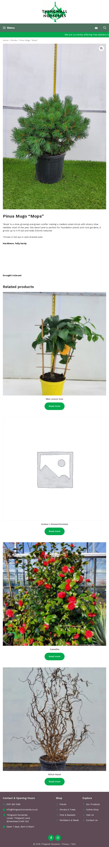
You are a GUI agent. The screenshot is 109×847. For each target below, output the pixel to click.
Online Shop (92, 809)
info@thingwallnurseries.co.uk (22, 809)
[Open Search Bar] (104, 27)
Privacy (65, 844)
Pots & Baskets (67, 815)
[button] (101, 48)
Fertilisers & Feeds (69, 820)
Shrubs (14, 40)
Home (6, 40)
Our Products (93, 804)
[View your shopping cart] (96, 27)
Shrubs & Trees (68, 809)
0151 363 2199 (13, 804)
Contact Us (92, 820)
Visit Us (90, 815)
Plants (63, 804)
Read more (54, 406)
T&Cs (73, 844)
